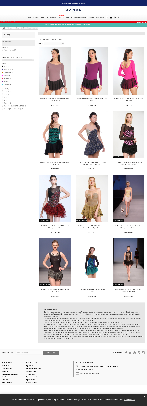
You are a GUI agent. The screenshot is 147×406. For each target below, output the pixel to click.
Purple (7, 81)
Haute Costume (7, 382)
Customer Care (7, 368)
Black (6, 66)
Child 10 (7, 97)
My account (31, 362)
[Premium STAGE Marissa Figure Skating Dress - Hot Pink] (128, 71)
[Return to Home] (4, 28)
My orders (29, 366)
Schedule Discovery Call (10, 374)
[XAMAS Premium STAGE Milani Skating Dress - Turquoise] (55, 134)
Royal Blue (8, 69)
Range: (4, 57)
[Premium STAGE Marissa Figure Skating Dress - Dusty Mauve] (55, 71)
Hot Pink (7, 78)
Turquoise (8, 84)
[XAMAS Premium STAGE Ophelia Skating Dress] (92, 262)
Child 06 (7, 91)
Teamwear (5, 380)
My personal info (31, 377)
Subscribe (51, 352)
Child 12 (7, 100)
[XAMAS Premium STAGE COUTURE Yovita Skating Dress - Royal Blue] (92, 134)
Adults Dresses (10, 50)
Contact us (5, 366)
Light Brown (8, 72)
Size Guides (6, 377)
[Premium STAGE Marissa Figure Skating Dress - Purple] (92, 71)
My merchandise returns (34, 368)
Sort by (40, 43)
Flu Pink (7, 75)
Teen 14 (7, 103)
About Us (5, 371)
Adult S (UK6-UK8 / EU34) (13, 109)
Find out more (129, 400)
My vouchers (30, 380)
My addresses (30, 374)
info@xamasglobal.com (91, 373)
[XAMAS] (73, 10)
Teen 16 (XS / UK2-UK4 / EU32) (15, 106)
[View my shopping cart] (116, 17)
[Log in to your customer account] (111, 17)
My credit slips (31, 371)
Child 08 (7, 94)
